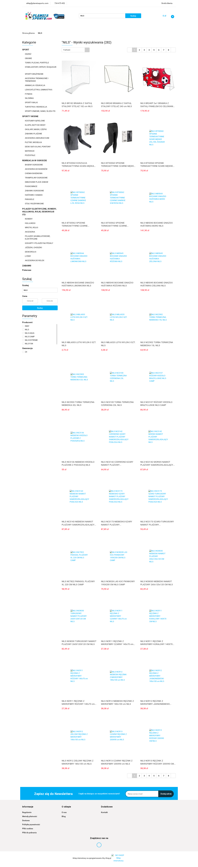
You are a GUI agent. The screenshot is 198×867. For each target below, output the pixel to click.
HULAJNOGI (30, 223)
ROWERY (29, 219)
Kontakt (104, 812)
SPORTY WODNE (30, 116)
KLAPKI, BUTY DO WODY (35, 125)
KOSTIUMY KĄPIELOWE (35, 121)
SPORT (26, 49)
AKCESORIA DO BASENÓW (36, 169)
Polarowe (26, 270)
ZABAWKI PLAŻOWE (33, 134)
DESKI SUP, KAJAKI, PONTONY (38, 147)
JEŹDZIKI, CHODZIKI (33, 247)
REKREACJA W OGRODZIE (34, 160)
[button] (27, 806)
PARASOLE (30, 199)
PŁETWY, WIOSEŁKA (33, 142)
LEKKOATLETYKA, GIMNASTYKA (39, 90)
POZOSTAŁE (30, 155)
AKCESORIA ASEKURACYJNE (37, 138)
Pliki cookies (27, 828)
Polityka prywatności (31, 824)
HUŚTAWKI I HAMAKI (34, 195)
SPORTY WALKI (31, 102)
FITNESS (29, 94)
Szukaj (40, 308)
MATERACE (30, 151)
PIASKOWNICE (31, 186)
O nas (64, 812)
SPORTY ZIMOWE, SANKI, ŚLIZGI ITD (40, 111)
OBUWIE (28, 58)
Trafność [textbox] (66, 50)
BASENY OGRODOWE (34, 165)
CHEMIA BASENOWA (34, 173)
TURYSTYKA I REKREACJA (36, 107)
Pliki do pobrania (29, 832)
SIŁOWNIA (29, 98)
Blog (64, 816)
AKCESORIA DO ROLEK (35, 260)
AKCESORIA (30, 232)
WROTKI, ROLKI (32, 227)
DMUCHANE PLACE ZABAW (36, 182)
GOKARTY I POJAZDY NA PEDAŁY (39, 243)
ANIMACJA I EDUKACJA (35, 85)
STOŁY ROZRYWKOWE (34, 204)
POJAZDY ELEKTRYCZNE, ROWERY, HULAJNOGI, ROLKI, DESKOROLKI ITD (39, 212)
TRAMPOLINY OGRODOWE (36, 178)
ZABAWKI (27, 265)
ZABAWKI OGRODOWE (34, 191)
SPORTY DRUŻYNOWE (34, 74)
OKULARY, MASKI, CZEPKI (36, 129)
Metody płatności (29, 816)
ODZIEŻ (28, 54)
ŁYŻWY (28, 256)
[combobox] (76, 50)
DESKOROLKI (30, 252)
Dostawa (26, 820)
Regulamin (27, 812)
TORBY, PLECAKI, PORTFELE (37, 63)
